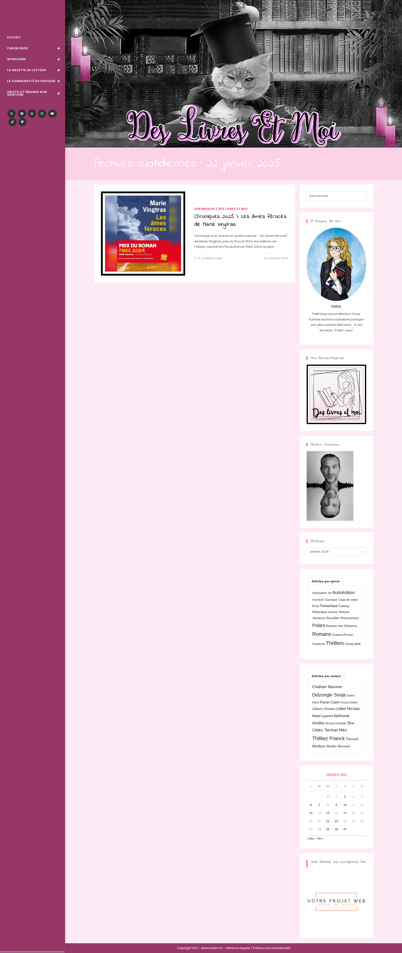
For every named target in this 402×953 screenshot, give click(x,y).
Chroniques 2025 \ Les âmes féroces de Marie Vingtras (240, 221)
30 (336, 829)
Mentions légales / (239, 948)
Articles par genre (326, 581)
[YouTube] (52, 113)
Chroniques (204, 209)
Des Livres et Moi (32, 16)
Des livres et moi (233, 209)
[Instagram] (42, 113)
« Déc (311, 838)
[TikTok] (12, 122)
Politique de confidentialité (271, 948)
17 (345, 813)
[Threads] (32, 113)
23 (336, 821)
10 (345, 805)
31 (345, 829)
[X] (11, 113)
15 (327, 813)
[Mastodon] (22, 122)
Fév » (320, 838)
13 (310, 813)
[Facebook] (22, 113)
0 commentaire (210, 258)
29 (327, 829)
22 (327, 821)
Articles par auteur (326, 676)
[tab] (325, 581)
